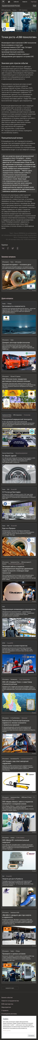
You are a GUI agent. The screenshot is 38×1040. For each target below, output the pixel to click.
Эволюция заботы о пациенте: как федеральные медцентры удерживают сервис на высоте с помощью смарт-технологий (17, 569)
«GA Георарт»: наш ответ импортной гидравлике (15, 762)
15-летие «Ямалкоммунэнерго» (24, 679)
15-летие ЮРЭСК (10, 643)
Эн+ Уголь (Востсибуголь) (15, 718)
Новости (24, 1)
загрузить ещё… (10, 988)
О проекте (4, 1010)
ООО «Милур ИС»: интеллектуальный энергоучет (15, 841)
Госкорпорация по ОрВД (15, 912)
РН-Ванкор (9, 303)
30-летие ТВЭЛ (14, 525)
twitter (12, 248)
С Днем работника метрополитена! (21, 453)
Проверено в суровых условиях (13, 954)
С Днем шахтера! (24, 718)
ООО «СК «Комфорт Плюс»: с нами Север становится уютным (17, 683)
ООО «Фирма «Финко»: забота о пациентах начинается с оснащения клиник (17, 803)
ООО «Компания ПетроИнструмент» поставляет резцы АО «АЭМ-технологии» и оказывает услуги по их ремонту (18, 267)
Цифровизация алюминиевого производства (18, 609)
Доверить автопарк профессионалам (16, 342)
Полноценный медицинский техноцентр (17, 419)
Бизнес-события (7, 997)
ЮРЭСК (3, 643)
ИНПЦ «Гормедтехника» (17, 415)
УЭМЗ (8, 489)
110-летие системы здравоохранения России (16, 564)
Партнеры (34, 1)
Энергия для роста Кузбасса (12, 879)
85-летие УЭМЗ (14, 489)
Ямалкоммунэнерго (14, 679)
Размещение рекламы (9, 1014)
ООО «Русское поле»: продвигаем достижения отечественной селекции (16, 380)
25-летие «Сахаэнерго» (20, 837)
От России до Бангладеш (11, 492)
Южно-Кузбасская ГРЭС (15, 758)
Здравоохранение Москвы (6, 415)
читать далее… (7, 1030)
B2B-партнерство (5, 10)
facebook (8, 248)
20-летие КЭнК (9, 876)
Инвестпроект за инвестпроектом (14, 646)
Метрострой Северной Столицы (7, 453)
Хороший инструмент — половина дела (16, 264)
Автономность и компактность (13, 306)
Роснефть (4, 303)
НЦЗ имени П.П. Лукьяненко (15, 376)
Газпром (12, 340)
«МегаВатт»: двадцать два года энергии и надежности (16, 916)
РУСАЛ (3, 606)
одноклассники (17, 248)
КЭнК (3, 876)
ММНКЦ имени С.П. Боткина (26, 797)
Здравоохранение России (11, 6)
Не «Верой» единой (9, 456)
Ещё (34, 6)
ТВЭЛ (8, 525)
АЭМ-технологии (23, 10)
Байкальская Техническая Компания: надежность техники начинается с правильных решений (16, 723)
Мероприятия (6, 1007)
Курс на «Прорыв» (8, 528)
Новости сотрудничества (10, 1001)
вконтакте (3, 248)
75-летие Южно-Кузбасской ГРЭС (26, 758)
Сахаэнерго (12, 837)
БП (9, 1)
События (16, 1)
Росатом (14, 10)
